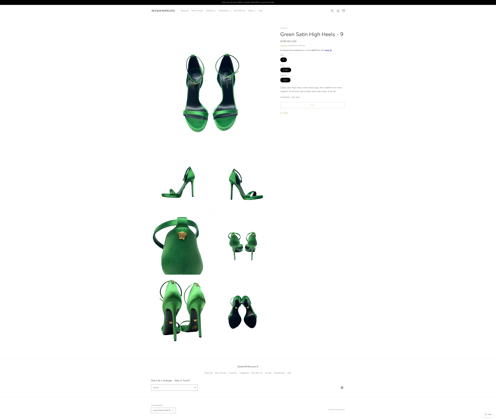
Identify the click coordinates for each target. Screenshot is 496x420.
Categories (244, 373)
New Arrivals (220, 373)
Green (285, 70)
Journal (268, 373)
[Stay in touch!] (195, 387)
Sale (289, 373)
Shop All (208, 373)
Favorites (233, 373)
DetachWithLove (339, 410)
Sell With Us (257, 373)
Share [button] (285, 113)
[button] (211, 10)
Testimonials (279, 373)
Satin (285, 80)
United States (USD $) (161, 410)
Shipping (283, 45)
